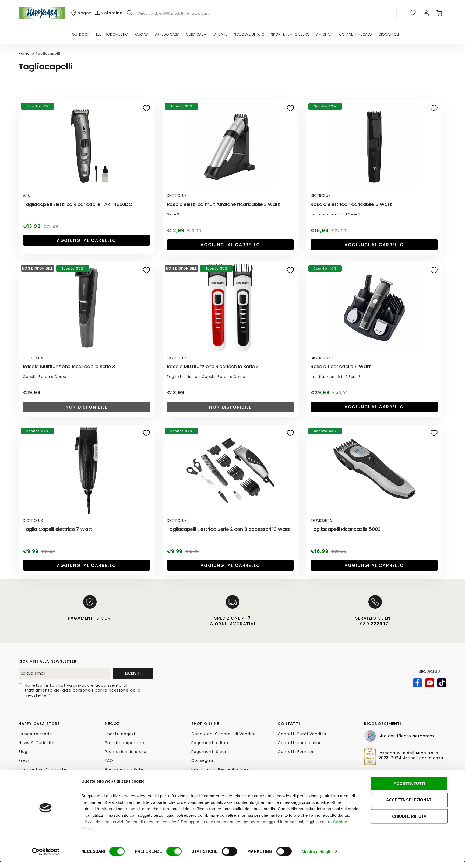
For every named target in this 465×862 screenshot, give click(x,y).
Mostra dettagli (316, 851)
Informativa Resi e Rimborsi (220, 769)
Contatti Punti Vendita (302, 734)
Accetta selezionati (409, 800)
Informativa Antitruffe (42, 769)
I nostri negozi (120, 734)
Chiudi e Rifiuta (409, 816)
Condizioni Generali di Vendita (223, 734)
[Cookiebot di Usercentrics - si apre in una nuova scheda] (45, 851)
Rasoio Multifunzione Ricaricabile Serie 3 (69, 366)
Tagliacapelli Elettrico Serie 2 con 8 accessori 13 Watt (228, 529)
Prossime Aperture (124, 742)
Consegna (202, 760)
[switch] (174, 851)
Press (24, 760)
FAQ (109, 760)
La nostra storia (35, 734)
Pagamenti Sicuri (209, 751)
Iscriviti (133, 673)
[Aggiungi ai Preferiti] (146, 108)
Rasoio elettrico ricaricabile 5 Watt (351, 204)
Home (24, 53)
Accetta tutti (409, 783)
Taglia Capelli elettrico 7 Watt (57, 529)
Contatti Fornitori (296, 751)
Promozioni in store (125, 751)
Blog (23, 751)
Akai (26, 195)
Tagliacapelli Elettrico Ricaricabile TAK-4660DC (77, 204)
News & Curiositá (37, 742)
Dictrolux (177, 195)
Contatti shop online (300, 742)
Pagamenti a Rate (124, 769)
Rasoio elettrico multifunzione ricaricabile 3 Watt (223, 204)
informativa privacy (68, 685)
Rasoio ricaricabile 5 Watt (341, 366)
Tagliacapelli (48, 53)
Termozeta (321, 520)
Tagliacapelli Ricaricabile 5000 (346, 529)
